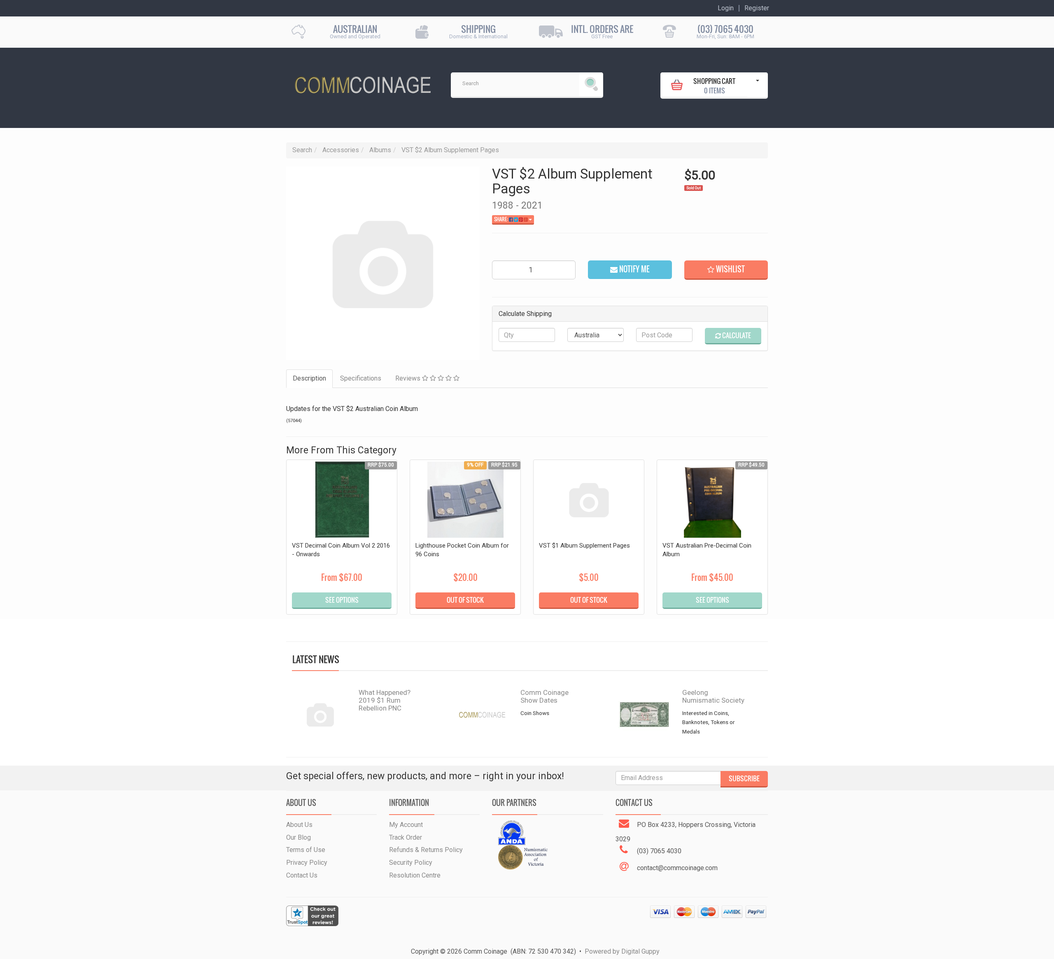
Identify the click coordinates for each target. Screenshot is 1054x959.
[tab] (309, 378)
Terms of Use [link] (305, 850)
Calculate (736, 335)
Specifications (360, 378)
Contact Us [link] (301, 875)
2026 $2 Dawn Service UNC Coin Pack (67, 914)
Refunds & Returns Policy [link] (426, 850)
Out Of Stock (465, 600)
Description (309, 378)
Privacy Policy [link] (306, 862)
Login (726, 8)
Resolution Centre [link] (415, 875)
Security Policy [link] (410, 862)
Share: (501, 219)
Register (756, 8)
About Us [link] (299, 825)
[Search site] (591, 84)
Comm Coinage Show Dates (544, 696)
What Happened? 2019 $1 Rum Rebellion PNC (384, 700)
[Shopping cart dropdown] (757, 84)
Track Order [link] (405, 837)
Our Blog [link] (298, 837)
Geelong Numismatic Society (713, 696)
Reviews (408, 378)
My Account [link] (406, 825)
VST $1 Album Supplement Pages (584, 545)
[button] (726, 270)
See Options (342, 600)
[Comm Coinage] (362, 82)
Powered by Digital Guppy (622, 951)
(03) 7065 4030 (725, 29)
